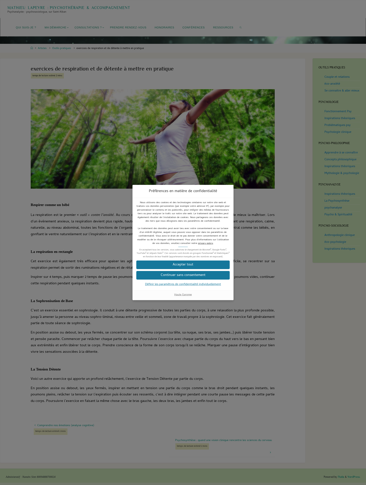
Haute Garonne (183, 295)
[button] (183, 275)
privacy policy (205, 243)
